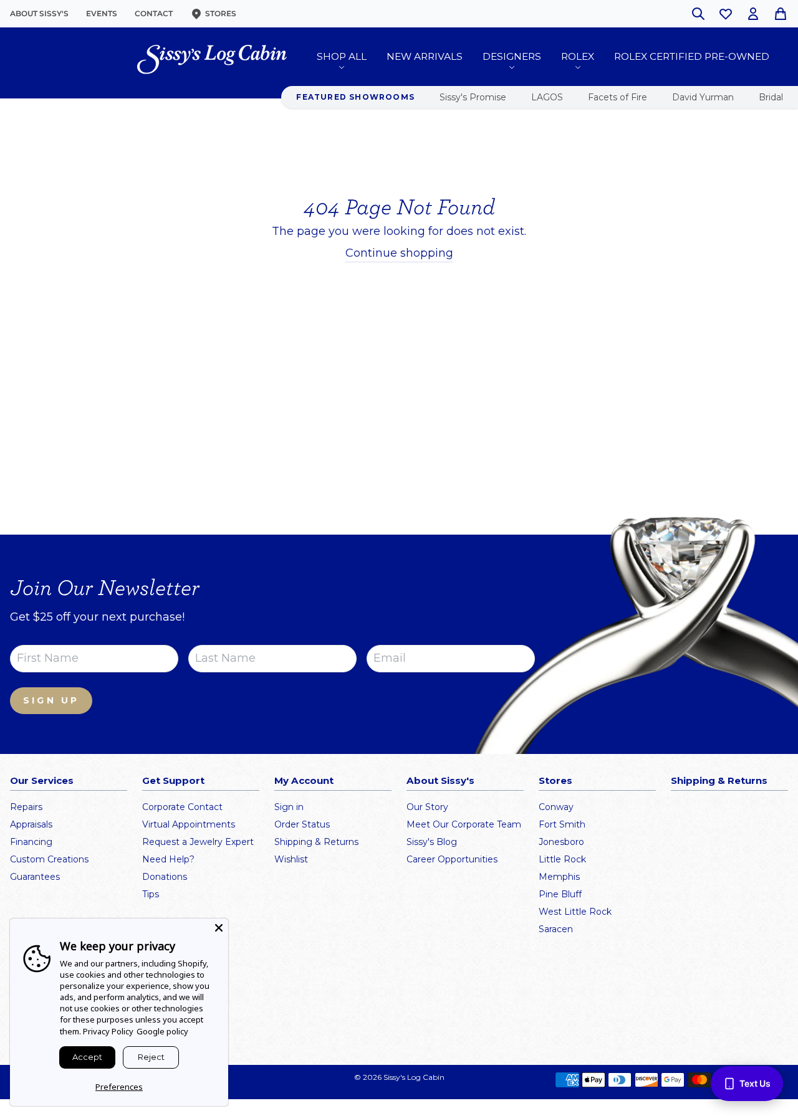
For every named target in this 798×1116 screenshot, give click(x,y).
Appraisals (31, 824)
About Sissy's (39, 13)
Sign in (289, 807)
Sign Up (51, 700)
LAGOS (547, 97)
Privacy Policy (108, 1031)
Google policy (162, 1031)
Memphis (559, 876)
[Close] (219, 928)
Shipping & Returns (316, 841)
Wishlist (291, 859)
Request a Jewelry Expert (198, 841)
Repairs (26, 807)
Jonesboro (561, 841)
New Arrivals (425, 56)
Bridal (771, 97)
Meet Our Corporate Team (463, 824)
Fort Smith (562, 824)
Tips (150, 894)
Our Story (427, 807)
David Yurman (703, 97)
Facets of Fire (617, 97)
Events (101, 13)
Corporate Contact (182, 807)
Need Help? (168, 859)
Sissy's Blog (431, 841)
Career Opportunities (452, 859)
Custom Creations (49, 859)
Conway (556, 807)
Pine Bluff (560, 894)
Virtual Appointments (188, 824)
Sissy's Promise (473, 97)
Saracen (556, 929)
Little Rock (562, 859)
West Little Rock (575, 911)
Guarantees (35, 876)
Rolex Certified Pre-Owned (691, 56)
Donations (164, 876)
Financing (31, 841)
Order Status (302, 824)
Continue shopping (399, 253)
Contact (154, 13)
